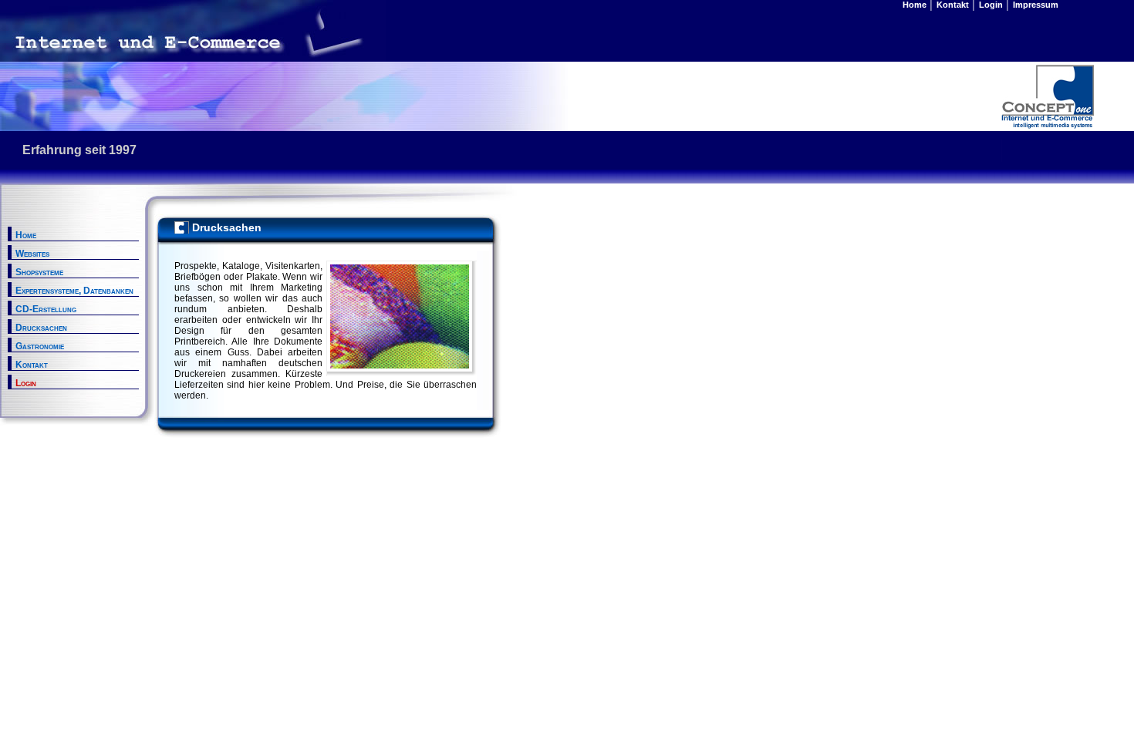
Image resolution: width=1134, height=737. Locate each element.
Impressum (1034, 4)
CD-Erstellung (45, 309)
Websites (32, 253)
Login (990, 4)
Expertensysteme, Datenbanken (74, 290)
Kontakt (951, 4)
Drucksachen (41, 327)
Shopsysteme (39, 272)
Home (914, 4)
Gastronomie (39, 346)
